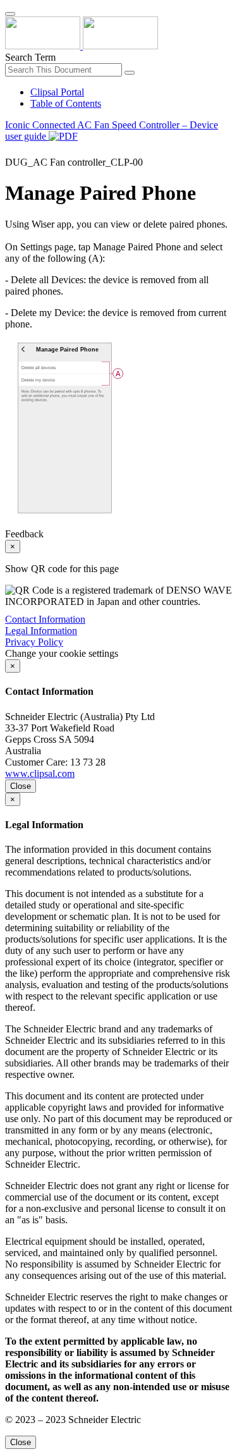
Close (20, 786)
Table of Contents (65, 103)
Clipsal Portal (57, 92)
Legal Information (41, 630)
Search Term (30, 57)
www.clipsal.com (40, 773)
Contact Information (45, 619)
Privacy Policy (34, 642)
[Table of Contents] (10, 150)
